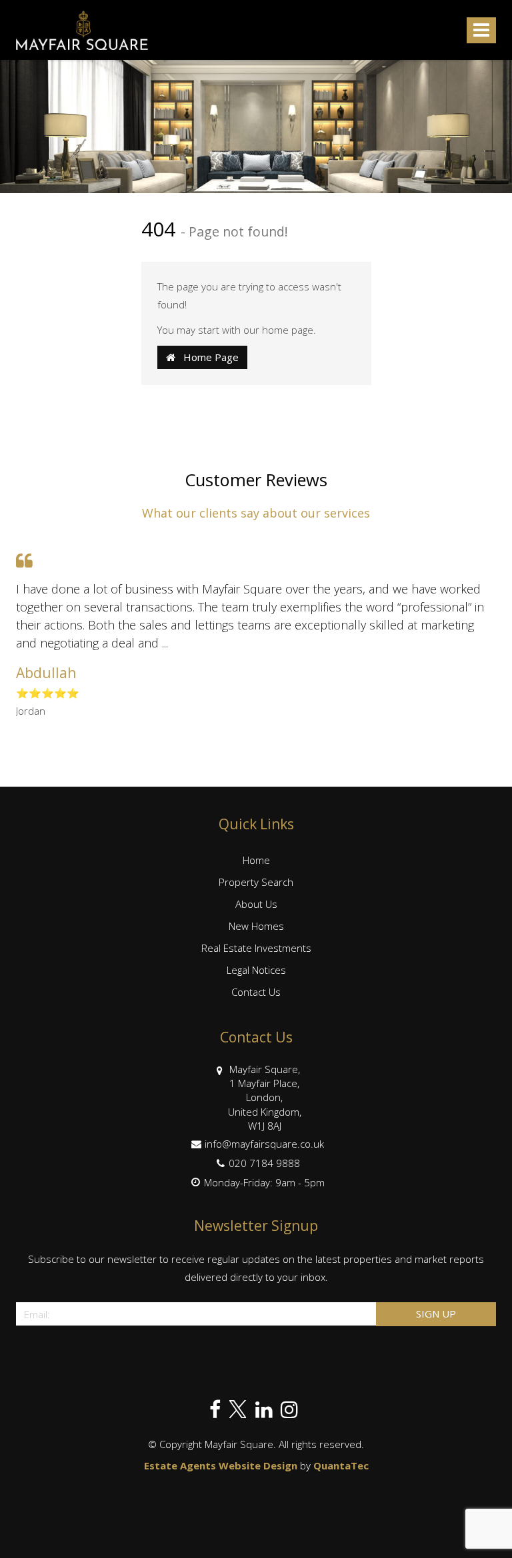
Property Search (256, 882)
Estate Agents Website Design (220, 1465)
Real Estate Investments (256, 948)
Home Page (207, 357)
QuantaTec (341, 1465)
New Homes (256, 926)
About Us (256, 904)
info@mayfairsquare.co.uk (264, 1143)
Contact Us (256, 991)
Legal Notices (256, 969)
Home (256, 860)
